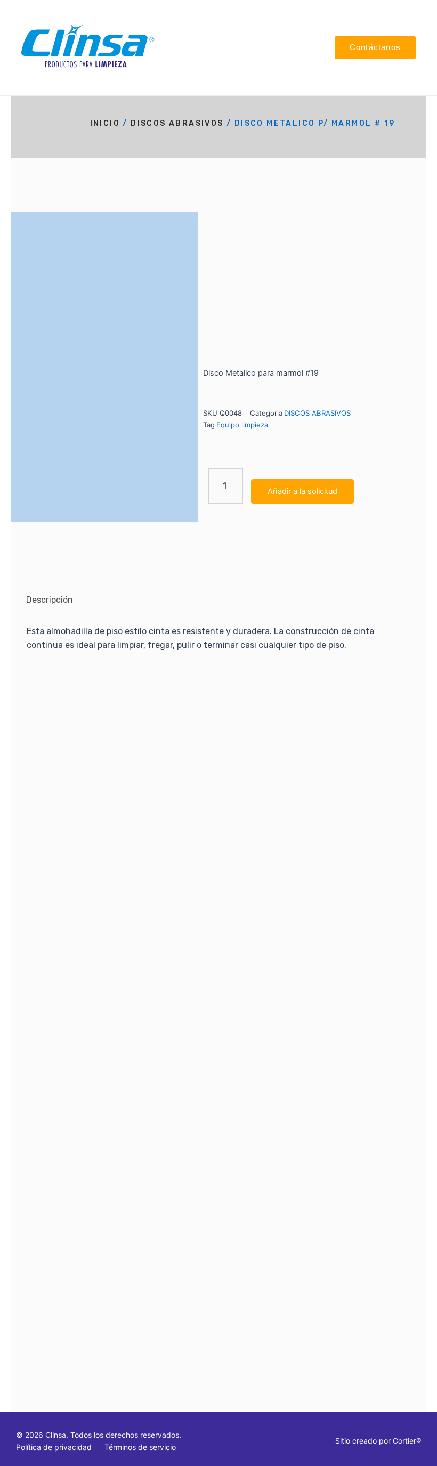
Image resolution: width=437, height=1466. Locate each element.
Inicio (105, 123)
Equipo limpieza (242, 424)
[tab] (49, 600)
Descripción (49, 600)
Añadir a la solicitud (302, 491)
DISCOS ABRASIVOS (177, 123)
